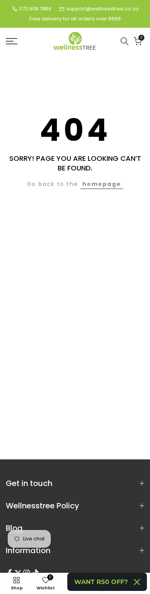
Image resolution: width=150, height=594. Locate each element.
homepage (101, 184)
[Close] (137, 582)
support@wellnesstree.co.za (102, 8)
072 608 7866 (35, 8)
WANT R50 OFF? (101, 582)
